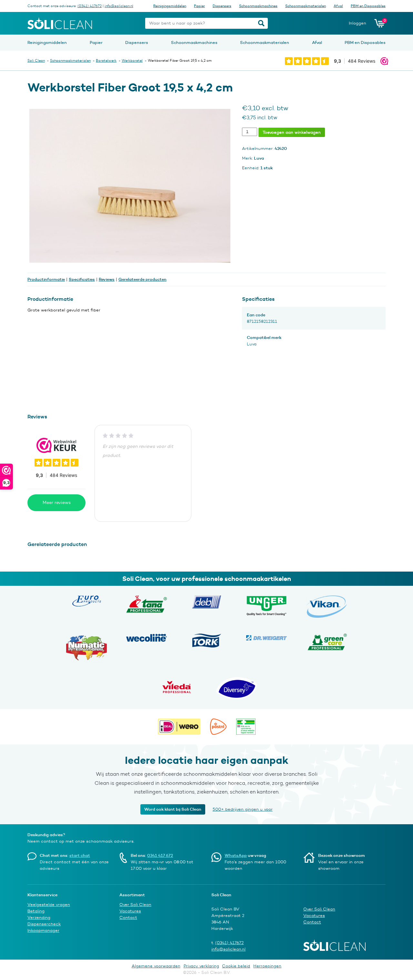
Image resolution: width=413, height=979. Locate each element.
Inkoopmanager (43, 930)
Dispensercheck (44, 923)
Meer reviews (57, 502)
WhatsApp (236, 855)
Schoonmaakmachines (258, 6)
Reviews (107, 279)
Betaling (36, 911)
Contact (128, 917)
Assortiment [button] (132, 894)
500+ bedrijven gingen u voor (243, 809)
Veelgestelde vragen (48, 904)
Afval (338, 6)
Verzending (38, 917)
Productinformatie (46, 279)
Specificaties (82, 279)
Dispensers (222, 6)
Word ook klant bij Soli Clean (172, 809)
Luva (252, 344)
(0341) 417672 (89, 6)
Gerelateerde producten (142, 279)
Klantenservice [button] (42, 894)
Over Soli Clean (135, 904)
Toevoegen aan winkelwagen (292, 132)
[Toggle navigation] (135, 23)
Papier (199, 6)
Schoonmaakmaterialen (305, 6)
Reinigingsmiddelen (169, 6)
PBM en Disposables (368, 6)
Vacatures (130, 911)
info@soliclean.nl (119, 6)
